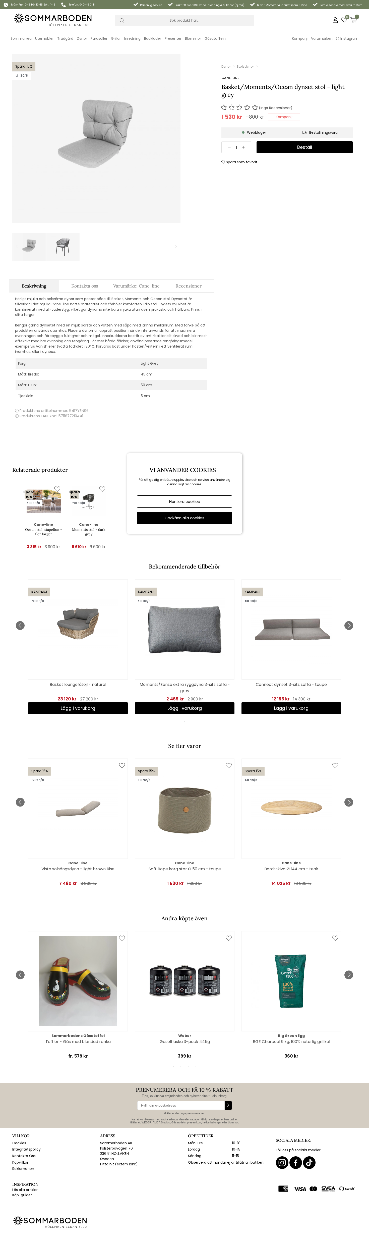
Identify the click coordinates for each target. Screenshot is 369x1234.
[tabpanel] (78, 646)
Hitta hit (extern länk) (119, 1164)
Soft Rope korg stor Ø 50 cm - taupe (185, 869)
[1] (96, 138)
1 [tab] (176, 721)
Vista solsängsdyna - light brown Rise (77, 869)
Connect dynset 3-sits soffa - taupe (291, 684)
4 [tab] (195, 893)
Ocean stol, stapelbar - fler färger (43, 531)
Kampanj (300, 38)
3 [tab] (192, 721)
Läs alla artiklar (25, 1189)
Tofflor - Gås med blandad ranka (78, 1042)
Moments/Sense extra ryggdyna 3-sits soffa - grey (185, 688)
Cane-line (230, 77)
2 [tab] (184, 721)
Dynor (226, 66)
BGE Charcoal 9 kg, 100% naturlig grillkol (291, 1042)
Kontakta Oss (24, 1155)
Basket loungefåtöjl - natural (78, 684)
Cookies (19, 1143)
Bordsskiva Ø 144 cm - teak (291, 869)
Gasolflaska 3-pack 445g (185, 1042)
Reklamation (23, 1168)
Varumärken (322, 38)
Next (348, 625)
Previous (20, 625)
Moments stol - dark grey (88, 531)
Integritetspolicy (26, 1149)
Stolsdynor (245, 66)
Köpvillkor (20, 1162)
